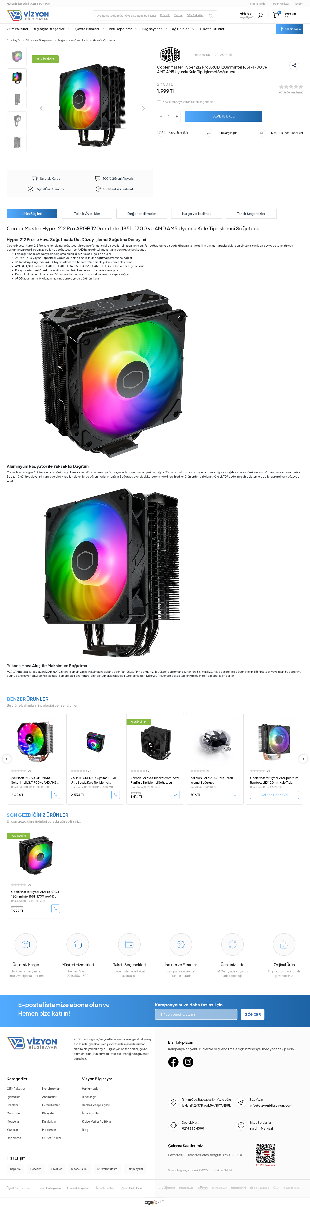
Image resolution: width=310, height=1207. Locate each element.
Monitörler (14, 1113)
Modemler (49, 1129)
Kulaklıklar (49, 1121)
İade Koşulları (91, 1113)
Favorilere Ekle (176, 132)
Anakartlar (49, 1097)
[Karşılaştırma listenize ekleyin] (61, 728)
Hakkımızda (90, 1088)
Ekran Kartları (51, 1105)
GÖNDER (252, 1014)
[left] (7, 758)
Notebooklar (51, 1088)
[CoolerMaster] (170, 54)
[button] (285, 15)
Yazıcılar (12, 1129)
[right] (303, 758)
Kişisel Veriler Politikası (97, 1121)
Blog (85, 1129)
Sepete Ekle (224, 116)
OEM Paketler (16, 1088)
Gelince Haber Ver (215, 795)
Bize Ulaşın (89, 1097)
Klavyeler (48, 1113)
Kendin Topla (293, 29)
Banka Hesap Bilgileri (96, 1105)
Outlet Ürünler (51, 1138)
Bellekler (12, 1105)
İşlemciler (13, 1097)
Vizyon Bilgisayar (97, 1078)
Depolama (14, 1138)
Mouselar (13, 1121)
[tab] (32, 213)
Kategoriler (17, 1078)
